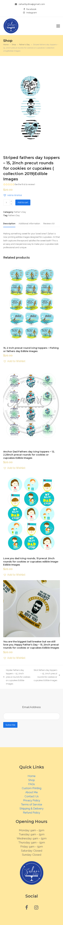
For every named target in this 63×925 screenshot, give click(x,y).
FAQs (31, 784)
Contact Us (32, 796)
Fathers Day (14, 215)
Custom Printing (31, 788)
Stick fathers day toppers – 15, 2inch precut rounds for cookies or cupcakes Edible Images (45, 675)
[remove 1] (11, 203)
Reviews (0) (49, 223)
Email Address (31, 707)
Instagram (31, 12)
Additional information (29, 223)
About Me (31, 792)
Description (9, 223)
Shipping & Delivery (31, 808)
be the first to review (24, 184)
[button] (58, 26)
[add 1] (11, 201)
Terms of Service (31, 804)
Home (32, 776)
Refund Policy (31, 812)
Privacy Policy (31, 800)
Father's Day (20, 212)
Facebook (31, 9)
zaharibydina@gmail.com (32, 4)
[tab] (9, 223)
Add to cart (23, 202)
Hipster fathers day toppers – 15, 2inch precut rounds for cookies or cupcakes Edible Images (16, 677)
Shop (31, 780)
